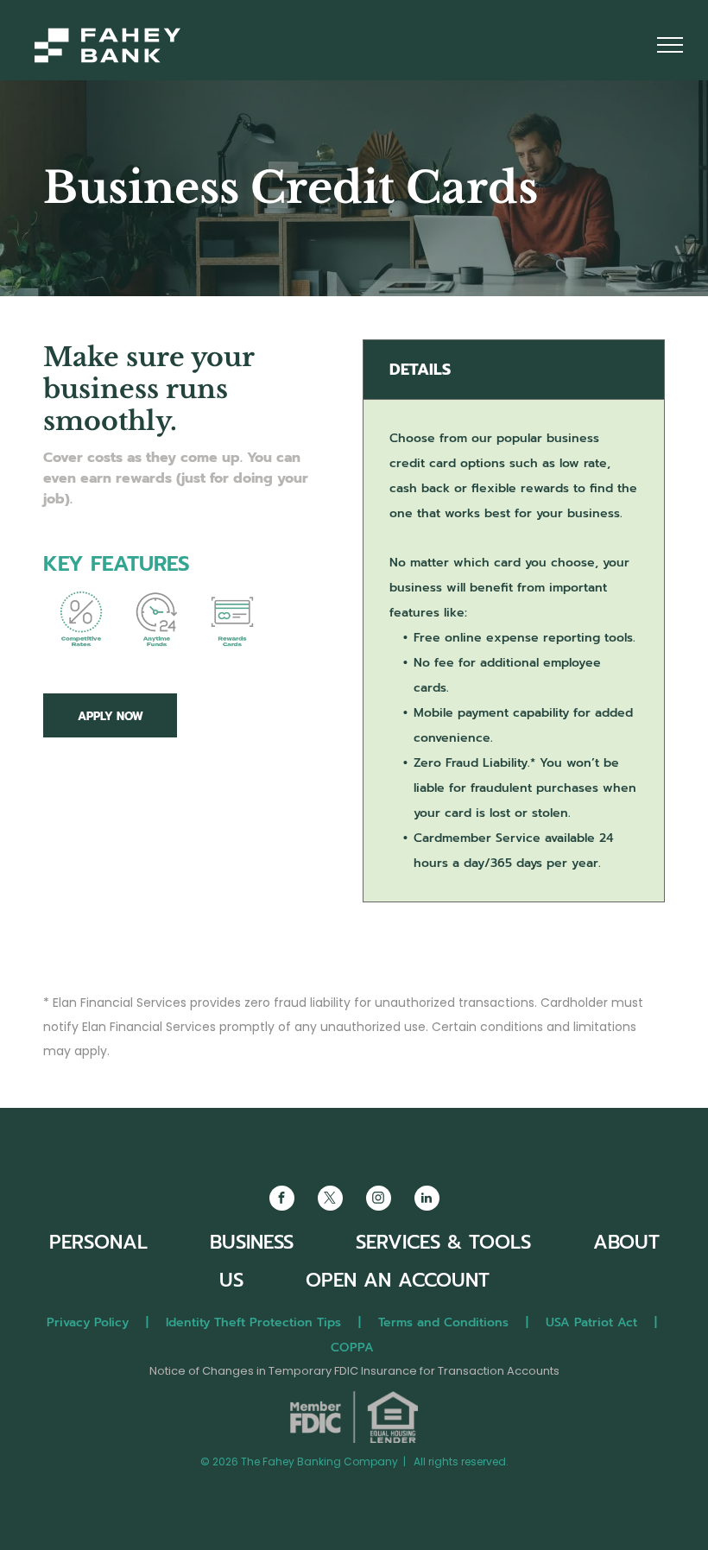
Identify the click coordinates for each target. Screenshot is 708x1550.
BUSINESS (252, 1242)
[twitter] (330, 1200)
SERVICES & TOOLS (443, 1242)
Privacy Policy (88, 1322)
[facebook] (281, 1200)
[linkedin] (426, 1200)
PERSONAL (98, 1242)
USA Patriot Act (591, 1322)
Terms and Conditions (443, 1322)
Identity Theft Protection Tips (253, 1322)
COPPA (359, 1347)
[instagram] (378, 1200)
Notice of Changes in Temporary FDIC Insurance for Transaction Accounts (354, 1371)
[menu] (670, 44)
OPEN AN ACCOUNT (398, 1280)
